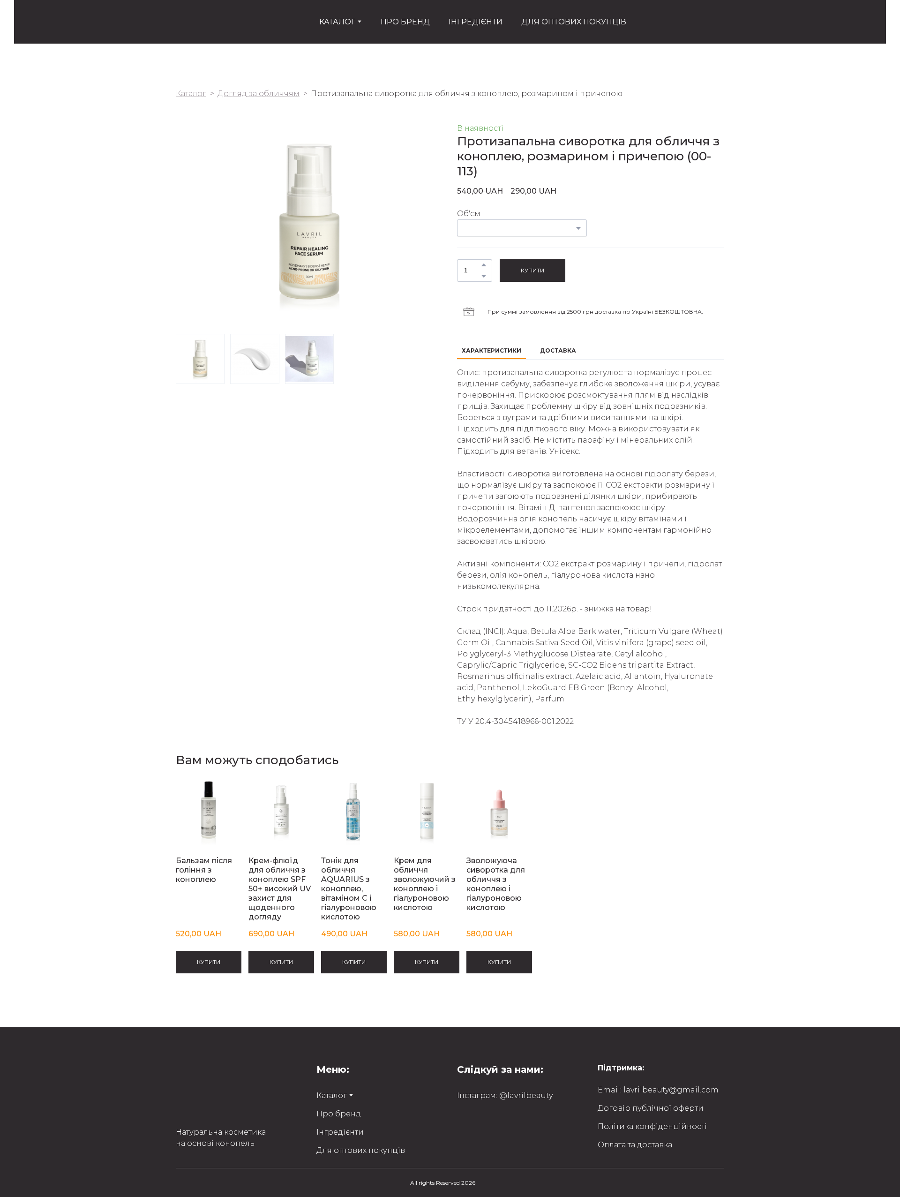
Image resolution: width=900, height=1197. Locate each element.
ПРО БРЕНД (405, 21)
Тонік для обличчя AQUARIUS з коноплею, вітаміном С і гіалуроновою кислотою (348, 888)
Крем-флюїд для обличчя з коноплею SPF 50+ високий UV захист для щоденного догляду (279, 888)
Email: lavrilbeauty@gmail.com (658, 1089)
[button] (483, 264)
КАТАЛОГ (337, 21)
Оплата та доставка (635, 1144)
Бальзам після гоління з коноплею (204, 870)
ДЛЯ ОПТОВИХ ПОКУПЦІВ (573, 21)
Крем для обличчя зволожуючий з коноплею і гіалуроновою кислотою (425, 884)
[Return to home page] (189, 21)
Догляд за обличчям (259, 93)
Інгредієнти (340, 1132)
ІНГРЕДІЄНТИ (475, 21)
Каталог (191, 93)
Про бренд (338, 1113)
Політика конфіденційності (652, 1126)
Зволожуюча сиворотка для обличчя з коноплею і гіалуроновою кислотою (495, 884)
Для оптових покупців (360, 1150)
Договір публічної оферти (651, 1108)
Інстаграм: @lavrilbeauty (505, 1095)
